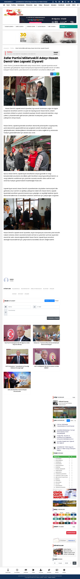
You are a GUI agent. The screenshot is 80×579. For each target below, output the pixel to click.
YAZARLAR (61, 5)
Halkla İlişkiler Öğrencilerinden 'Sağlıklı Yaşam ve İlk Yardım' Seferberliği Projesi (64, 553)
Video (40, 5)
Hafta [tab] (72, 420)
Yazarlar (41, 572)
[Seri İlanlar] (65, 1)
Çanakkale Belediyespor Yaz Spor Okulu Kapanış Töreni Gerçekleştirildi (64, 431)
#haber (27, 294)
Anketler (49, 572)
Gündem (53, 5)
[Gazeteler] (68, 1)
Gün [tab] (68, 420)
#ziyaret (20, 294)
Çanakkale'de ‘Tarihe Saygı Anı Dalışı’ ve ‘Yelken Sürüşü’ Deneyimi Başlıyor (64, 448)
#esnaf (14, 294)
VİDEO (74, 5)
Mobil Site (8, 572)
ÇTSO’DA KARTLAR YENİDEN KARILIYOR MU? (65, 404)
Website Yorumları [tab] (49, 300)
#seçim (52, 288)
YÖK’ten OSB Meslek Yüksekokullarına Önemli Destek (64, 425)
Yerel (8, 5)
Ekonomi (46, 5)
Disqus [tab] (57, 300)
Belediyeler (21, 5)
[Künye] (71, 1)
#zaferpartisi (25, 288)
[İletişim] (59, 1)
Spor (35, 5)
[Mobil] (53, 1)
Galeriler (26, 572)
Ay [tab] (75, 420)
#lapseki (45, 288)
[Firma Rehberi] (62, 1)
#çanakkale (16, 288)
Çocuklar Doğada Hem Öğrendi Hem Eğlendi (64, 442)
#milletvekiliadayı (36, 288)
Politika (13, 5)
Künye (64, 572)
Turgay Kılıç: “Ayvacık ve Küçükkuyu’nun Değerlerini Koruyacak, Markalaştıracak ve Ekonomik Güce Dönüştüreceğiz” (63, 437)
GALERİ (68, 5)
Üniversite (29, 5)
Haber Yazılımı (51, 577)
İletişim (57, 572)
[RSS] (75, 1)
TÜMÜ (73, 397)
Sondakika (17, 572)
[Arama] (56, 1)
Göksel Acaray (63, 401)
